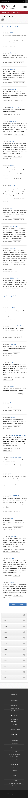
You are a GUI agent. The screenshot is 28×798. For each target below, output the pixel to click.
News (14, 773)
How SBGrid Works (14, 738)
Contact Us (14, 751)
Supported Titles (14, 698)
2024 (5, 626)
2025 (5, 620)
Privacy (14, 775)
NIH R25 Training (15, 719)
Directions (14, 759)
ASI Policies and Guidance (15, 783)
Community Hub (14, 740)
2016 (5, 672)
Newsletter (14, 770)
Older (13, 604)
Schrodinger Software (15, 729)
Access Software (14, 700)
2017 (5, 666)
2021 (5, 643)
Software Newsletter (14, 710)
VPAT (15, 778)
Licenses (15, 780)
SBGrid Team (15, 743)
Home (3, 12)
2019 (5, 655)
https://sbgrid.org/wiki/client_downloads (13, 296)
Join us (14, 768)
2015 (5, 677)
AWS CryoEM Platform (15, 722)
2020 (5, 649)
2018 (5, 660)
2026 (5, 615)
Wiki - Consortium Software (14, 754)
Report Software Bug (14, 705)
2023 (5, 632)
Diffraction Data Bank (14, 727)
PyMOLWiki (14, 724)
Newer (22, 604)
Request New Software (14, 703)
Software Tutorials (15, 708)
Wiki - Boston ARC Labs (14, 756)
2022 (5, 638)
